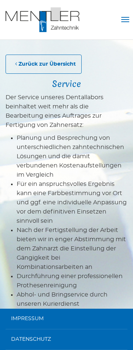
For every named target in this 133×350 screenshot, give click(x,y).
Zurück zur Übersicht (46, 64)
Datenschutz (31, 339)
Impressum (27, 318)
